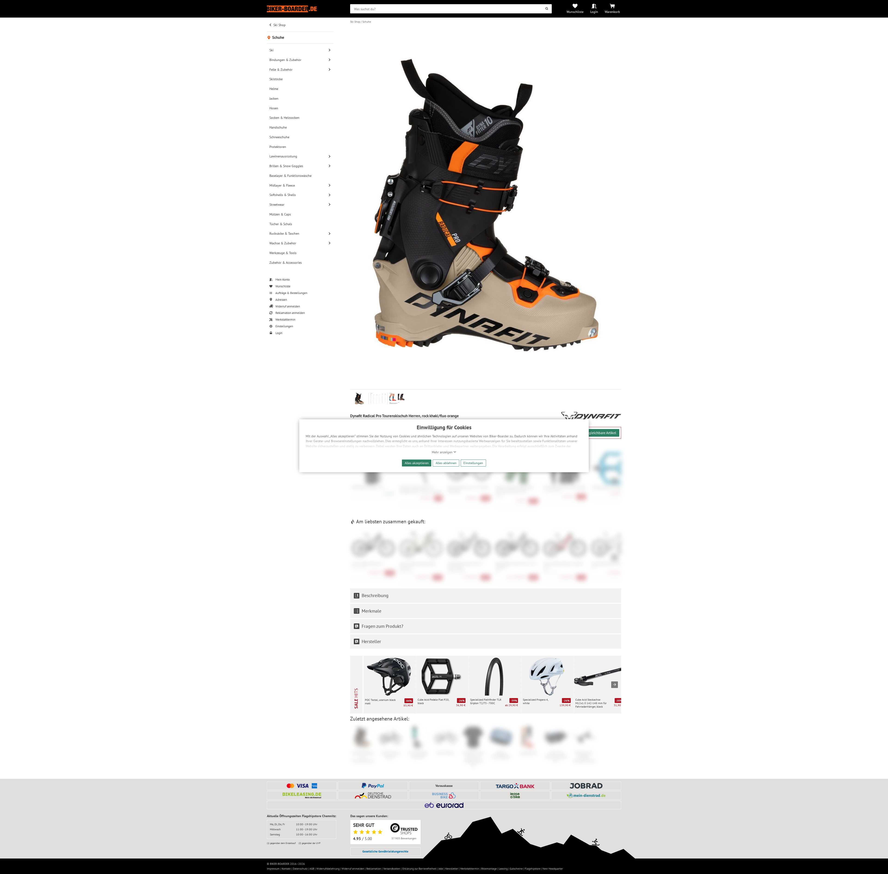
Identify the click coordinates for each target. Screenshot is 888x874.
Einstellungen (473, 463)
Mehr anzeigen (442, 452)
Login (594, 11)
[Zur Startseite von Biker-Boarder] (300, 9)
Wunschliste (575, 11)
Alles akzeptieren (417, 463)
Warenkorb (612, 11)
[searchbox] (451, 8)
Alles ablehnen (446, 463)
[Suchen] (547, 8)
